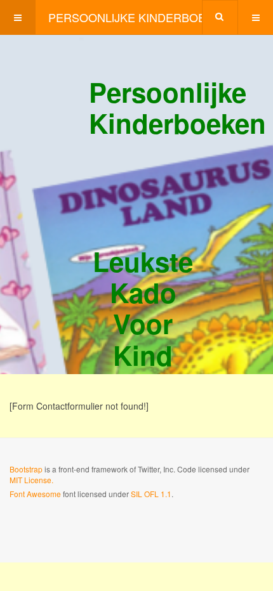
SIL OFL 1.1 (151, 493)
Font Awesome (35, 493)
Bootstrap (26, 469)
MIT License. (31, 479)
